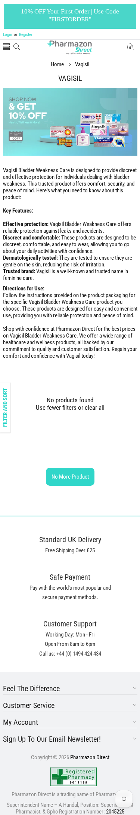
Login (7, 34)
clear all (95, 407)
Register (23, 34)
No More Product (70, 476)
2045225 (115, 811)
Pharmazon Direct (89, 757)
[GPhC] (73, 776)
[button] (6, 47)
